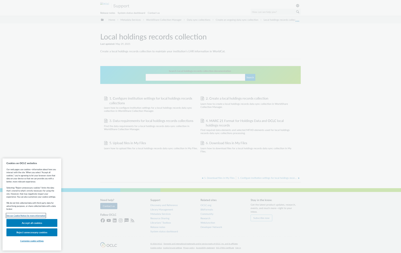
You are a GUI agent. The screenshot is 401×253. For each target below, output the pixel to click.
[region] (32, 204)
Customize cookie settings (32, 240)
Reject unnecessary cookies (31, 232)
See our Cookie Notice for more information (25, 215)
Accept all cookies (32, 223)
